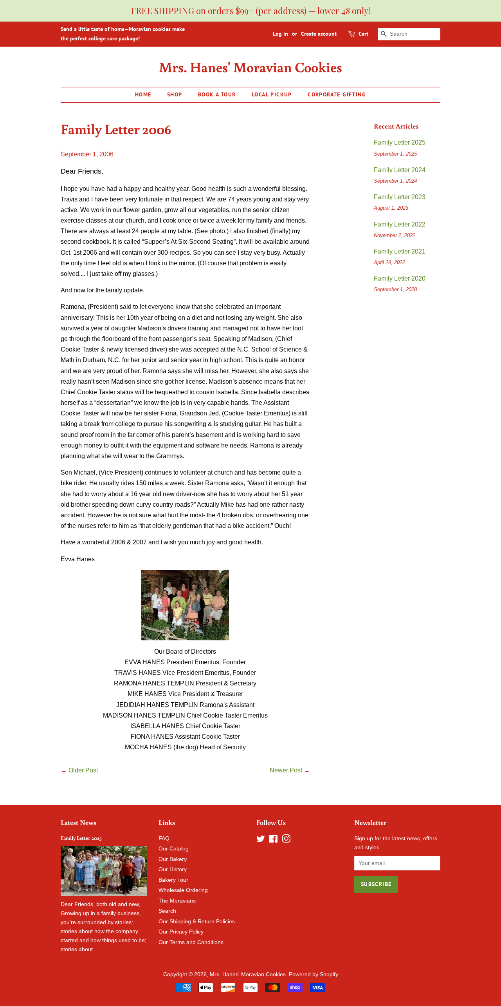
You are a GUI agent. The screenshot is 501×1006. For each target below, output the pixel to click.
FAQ (164, 838)
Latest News (78, 822)
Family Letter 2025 (399, 142)
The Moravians (177, 901)
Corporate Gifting (337, 94)
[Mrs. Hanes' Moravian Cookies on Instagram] (286, 840)
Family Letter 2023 (399, 197)
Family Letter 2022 (399, 224)
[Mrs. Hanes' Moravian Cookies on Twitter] (260, 840)
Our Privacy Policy (181, 932)
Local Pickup (272, 94)
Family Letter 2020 (399, 278)
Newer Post (286, 770)
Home (143, 94)
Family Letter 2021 (399, 251)
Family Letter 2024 (399, 170)
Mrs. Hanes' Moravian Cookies (250, 66)
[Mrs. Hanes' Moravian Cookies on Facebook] (273, 840)
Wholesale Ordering (183, 890)
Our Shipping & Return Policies (197, 921)
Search (167, 911)
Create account (319, 33)
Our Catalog (174, 849)
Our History (173, 869)
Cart (363, 33)
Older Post (83, 770)
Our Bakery (173, 859)
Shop (174, 94)
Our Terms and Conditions (191, 942)
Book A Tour (217, 94)
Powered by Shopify (313, 974)
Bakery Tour (173, 880)
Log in (280, 33)
